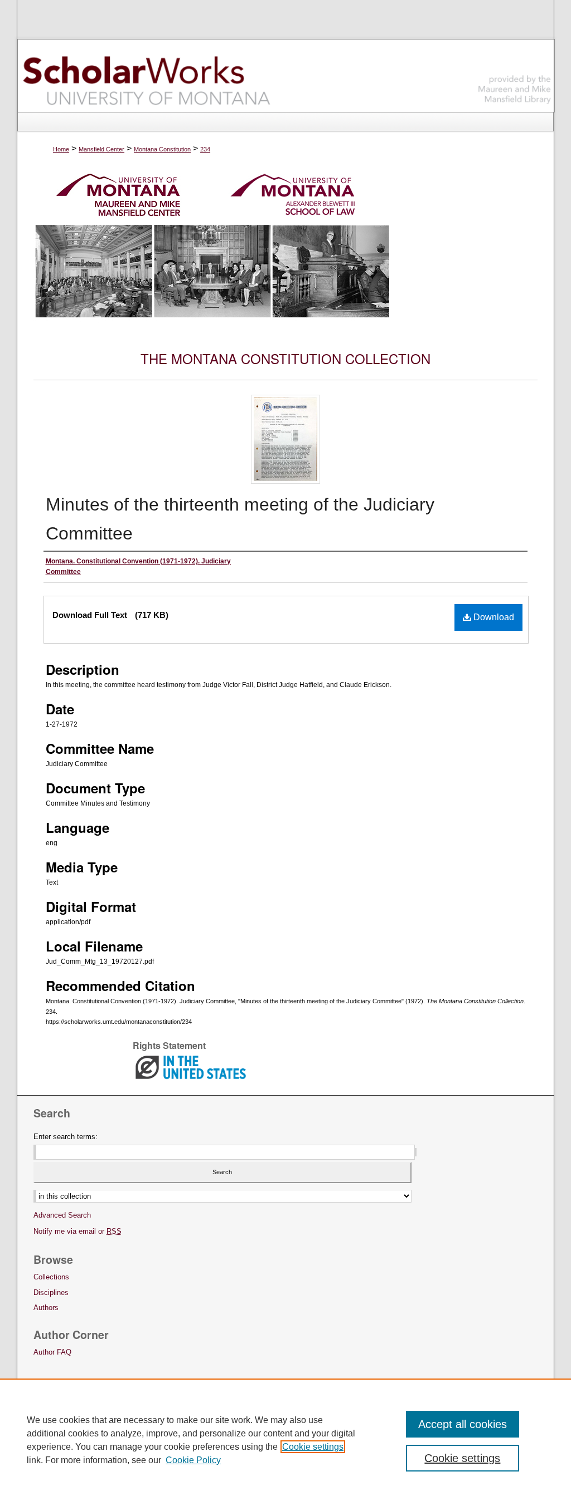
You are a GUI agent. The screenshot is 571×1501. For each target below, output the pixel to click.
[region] (285, 1440)
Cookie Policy (193, 1460)
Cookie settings (312, 1446)
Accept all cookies (462, 1424)
